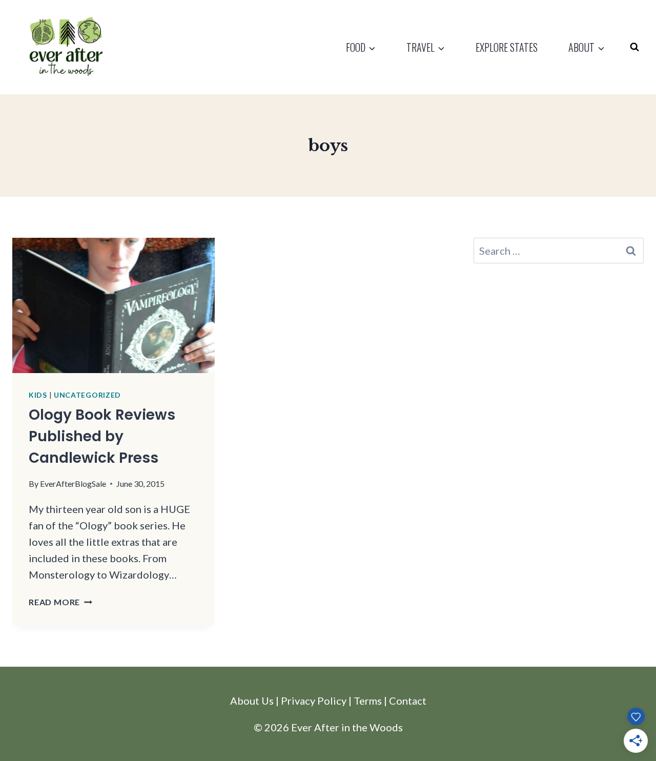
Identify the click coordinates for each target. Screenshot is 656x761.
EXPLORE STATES (507, 47)
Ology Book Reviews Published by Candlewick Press (102, 436)
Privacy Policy (313, 700)
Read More (60, 602)
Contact (407, 700)
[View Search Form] (634, 47)
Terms (368, 700)
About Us (252, 700)
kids (38, 394)
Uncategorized (87, 394)
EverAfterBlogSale (73, 483)
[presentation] (113, 305)
